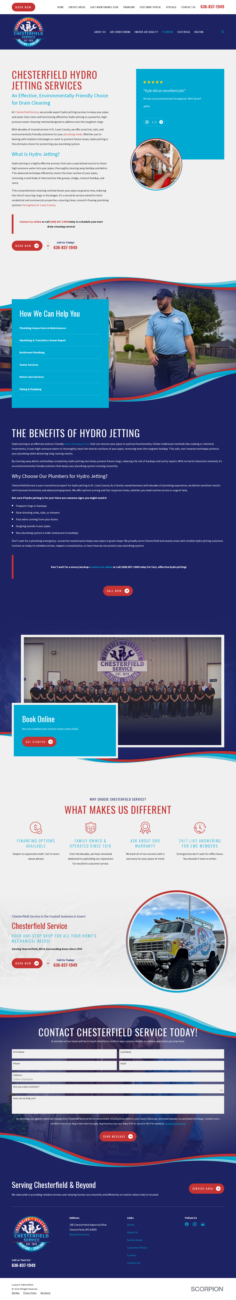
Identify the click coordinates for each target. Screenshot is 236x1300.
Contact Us (188, 7)
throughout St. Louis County (38, 205)
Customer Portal (150, 7)
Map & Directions (79, 1234)
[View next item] (161, 122)
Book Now (23, 7)
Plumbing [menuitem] (167, 32)
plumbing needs (72, 134)
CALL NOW (114, 591)
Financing (129, 7)
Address (17, 1075)
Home (61, 7)
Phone (16, 1063)
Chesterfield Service (27, 112)
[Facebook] (187, 1224)
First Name (18, 1051)
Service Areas (77, 7)
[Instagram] (195, 1224)
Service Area (202, 1188)
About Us (132, 1232)
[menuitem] (16, 1293)
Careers (131, 1255)
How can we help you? (24, 1098)
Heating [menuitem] (199, 32)
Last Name (126, 1051)
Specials (171, 7)
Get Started (36, 742)
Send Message (114, 1136)
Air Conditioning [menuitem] (120, 32)
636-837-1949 (212, 6)
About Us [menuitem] (100, 32)
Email (123, 1063)
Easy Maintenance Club (104, 7)
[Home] (28, 32)
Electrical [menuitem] (184, 32)
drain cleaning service (77, 444)
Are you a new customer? (26, 1086)
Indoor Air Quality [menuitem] (146, 32)
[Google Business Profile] (203, 1224)
